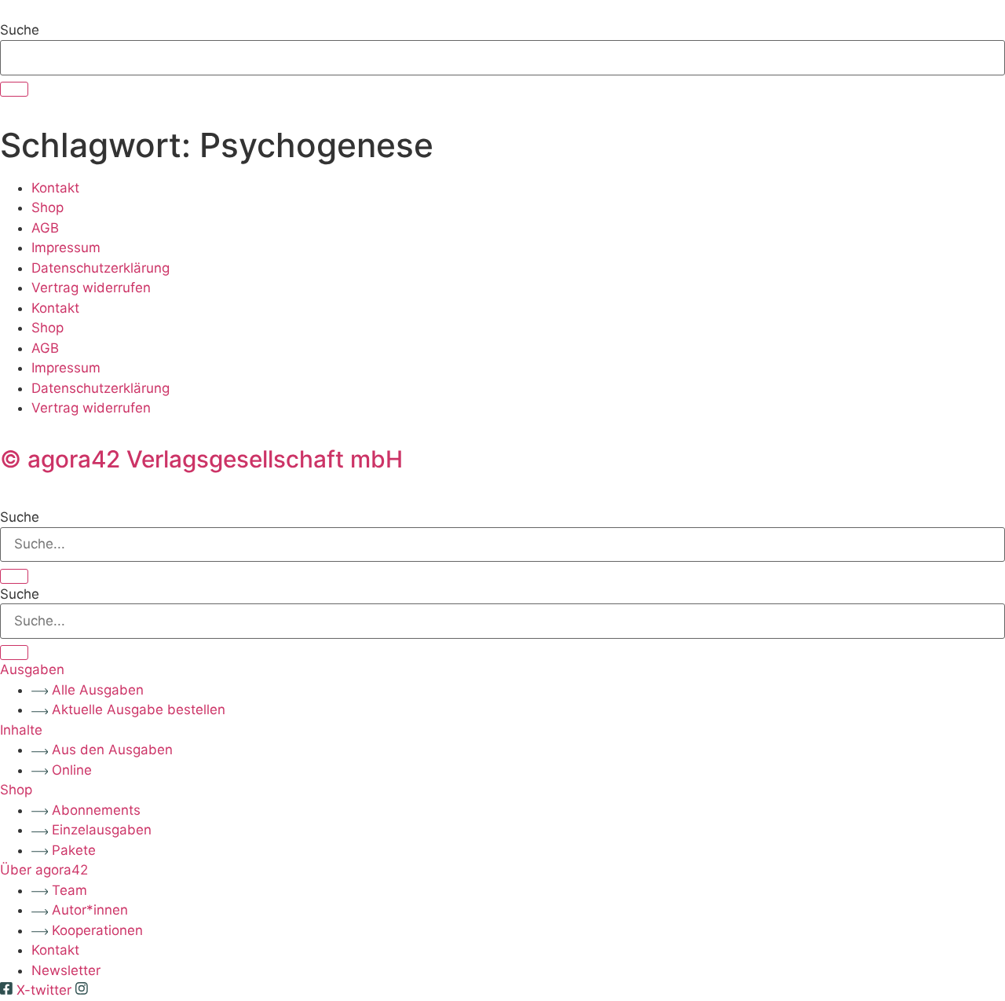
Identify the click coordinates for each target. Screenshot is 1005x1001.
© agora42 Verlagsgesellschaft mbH (201, 459)
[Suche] (14, 89)
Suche (19, 30)
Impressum (65, 247)
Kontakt (55, 188)
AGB (45, 228)
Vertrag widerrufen (91, 287)
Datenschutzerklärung (100, 268)
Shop (47, 207)
